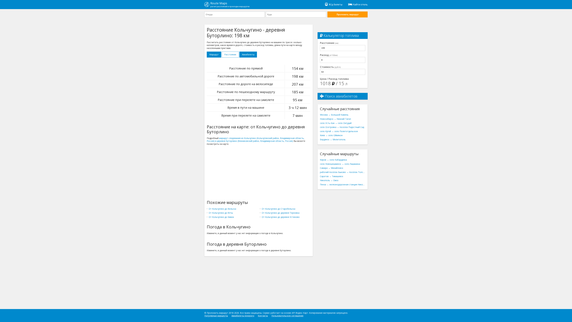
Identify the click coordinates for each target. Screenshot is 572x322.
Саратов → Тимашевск (331, 176)
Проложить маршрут (348, 14)
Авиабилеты (248, 54)
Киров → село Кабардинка (333, 159)
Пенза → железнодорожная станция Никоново (342, 184)
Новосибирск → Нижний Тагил (335, 118)
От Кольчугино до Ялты (221, 212)
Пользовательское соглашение (287, 315)
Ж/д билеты (335, 4)
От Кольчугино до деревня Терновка (280, 212)
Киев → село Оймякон (331, 135)
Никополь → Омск (329, 180)
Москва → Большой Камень (334, 114)
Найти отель (360, 4)
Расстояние (230, 54)
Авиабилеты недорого (242, 315)
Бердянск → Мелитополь (333, 139)
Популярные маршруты (216, 315)
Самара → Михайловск (331, 168)
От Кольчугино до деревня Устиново (281, 217)
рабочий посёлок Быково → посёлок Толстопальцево (342, 172)
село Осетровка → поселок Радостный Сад (342, 127)
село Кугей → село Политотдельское (339, 131)
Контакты (263, 315)
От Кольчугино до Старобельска (278, 208)
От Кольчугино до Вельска (222, 208)
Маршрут (214, 54)
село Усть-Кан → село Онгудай (336, 123)
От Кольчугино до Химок (221, 217)
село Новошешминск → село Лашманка (340, 163)
